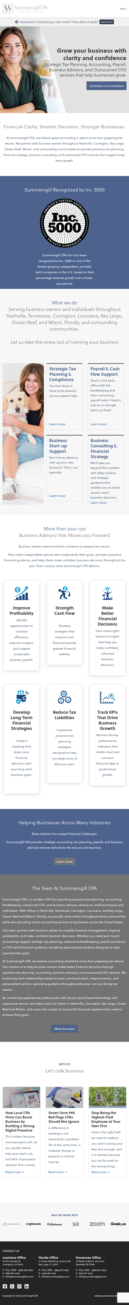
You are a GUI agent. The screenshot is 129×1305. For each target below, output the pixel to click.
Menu (123, 8)
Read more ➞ (21, 1171)
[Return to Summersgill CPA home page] (25, 9)
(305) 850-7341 (48, 1273)
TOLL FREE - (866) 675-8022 (19, 1270)
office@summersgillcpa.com (19, 1276)
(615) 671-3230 (86, 1273)
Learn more (106, 21)
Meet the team (64, 1028)
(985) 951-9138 (12, 1273)
